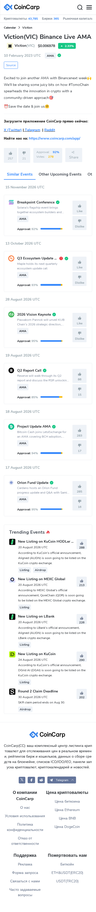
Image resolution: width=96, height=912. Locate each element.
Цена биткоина (67, 801)
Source (11, 65)
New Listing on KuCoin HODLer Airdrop (50, 541)
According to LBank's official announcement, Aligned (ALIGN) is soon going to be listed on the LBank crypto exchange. (52, 633)
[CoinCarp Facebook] (31, 780)
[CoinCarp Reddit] (41, 780)
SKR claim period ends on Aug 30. (41, 702)
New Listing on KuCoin (37, 654)
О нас (25, 807)
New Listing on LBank (36, 616)
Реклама (25, 864)
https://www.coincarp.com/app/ (54, 138)
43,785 (33, 19)
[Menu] (89, 7)
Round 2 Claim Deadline (38, 691)
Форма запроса (25, 872)
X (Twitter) (13, 130)
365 (56, 19)
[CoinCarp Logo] (23, 7)
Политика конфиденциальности (25, 827)
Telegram (32, 130)
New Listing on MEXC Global (41, 579)
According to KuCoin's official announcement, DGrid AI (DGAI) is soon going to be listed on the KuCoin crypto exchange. (52, 670)
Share (73, 157)
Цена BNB (67, 818)
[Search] (80, 7)
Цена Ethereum (67, 809)
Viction (27, 28)
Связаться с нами (25, 881)
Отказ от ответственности (25, 841)
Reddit (49, 130)
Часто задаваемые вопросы (25, 892)
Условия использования (25, 816)
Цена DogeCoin (67, 826)
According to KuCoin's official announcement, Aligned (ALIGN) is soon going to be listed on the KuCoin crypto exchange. (52, 558)
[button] (61, 780)
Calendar (10, 28)
